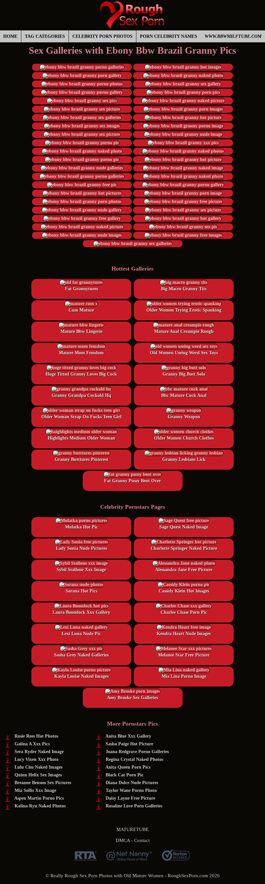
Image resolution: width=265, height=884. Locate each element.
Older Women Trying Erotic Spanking (183, 310)
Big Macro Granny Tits (184, 288)
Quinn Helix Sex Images (38, 774)
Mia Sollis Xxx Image (35, 790)
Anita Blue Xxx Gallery (128, 736)
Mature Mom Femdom (81, 352)
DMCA (123, 840)
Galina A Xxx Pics (32, 743)
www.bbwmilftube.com (233, 36)
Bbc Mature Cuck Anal (184, 395)
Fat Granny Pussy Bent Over (132, 480)
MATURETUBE (132, 829)
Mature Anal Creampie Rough (184, 331)
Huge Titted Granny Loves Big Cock (81, 374)
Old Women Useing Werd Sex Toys (184, 352)
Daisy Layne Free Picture (130, 798)
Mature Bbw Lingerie (81, 331)
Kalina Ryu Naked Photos (40, 806)
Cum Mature (81, 310)
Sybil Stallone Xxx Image (81, 569)
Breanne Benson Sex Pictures (43, 782)
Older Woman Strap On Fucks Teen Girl (81, 416)
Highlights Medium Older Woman (81, 438)
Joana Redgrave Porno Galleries (137, 751)
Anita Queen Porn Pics (127, 767)
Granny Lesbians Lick (184, 459)
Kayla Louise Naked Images (81, 676)
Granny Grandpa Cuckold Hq (81, 395)
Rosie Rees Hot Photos (36, 736)
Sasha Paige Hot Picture (129, 743)
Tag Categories (45, 36)
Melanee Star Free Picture (183, 655)
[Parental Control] (129, 858)
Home (10, 36)
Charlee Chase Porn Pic (184, 612)
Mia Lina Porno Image (184, 676)
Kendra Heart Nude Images (184, 633)
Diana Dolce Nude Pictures (132, 782)
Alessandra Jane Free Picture (183, 569)
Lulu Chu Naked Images (38, 767)
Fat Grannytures (81, 288)
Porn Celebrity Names (168, 36)
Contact (142, 840)
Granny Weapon (184, 416)
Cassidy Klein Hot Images (184, 591)
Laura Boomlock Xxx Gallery (81, 612)
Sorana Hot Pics (81, 591)
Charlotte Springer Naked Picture (184, 548)
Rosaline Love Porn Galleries (134, 806)
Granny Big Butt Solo (184, 374)
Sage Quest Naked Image (183, 527)
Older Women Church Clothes (184, 438)
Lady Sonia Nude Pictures (81, 548)
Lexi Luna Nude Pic (81, 633)
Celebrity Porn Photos (102, 36)
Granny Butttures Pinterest (81, 459)
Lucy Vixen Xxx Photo (36, 759)
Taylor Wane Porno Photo (131, 790)
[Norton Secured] (176, 858)
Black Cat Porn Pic (124, 774)
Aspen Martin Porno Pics (39, 798)
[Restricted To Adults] (86, 858)
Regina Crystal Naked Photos (134, 759)
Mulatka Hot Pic (81, 527)
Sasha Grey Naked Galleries (81, 655)
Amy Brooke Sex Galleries (132, 697)
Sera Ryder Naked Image (39, 751)
